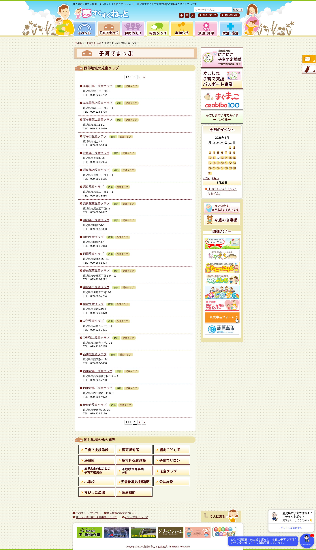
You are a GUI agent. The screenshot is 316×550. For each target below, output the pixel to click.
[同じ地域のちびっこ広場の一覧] (96, 492)
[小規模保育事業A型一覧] (134, 471)
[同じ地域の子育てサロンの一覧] (171, 460)
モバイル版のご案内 (308, 69)
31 (210, 173)
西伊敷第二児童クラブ (97, 388)
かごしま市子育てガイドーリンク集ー (222, 117)
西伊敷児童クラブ (94, 354)
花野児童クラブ (93, 320)
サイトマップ (208, 15)
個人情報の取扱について (121, 512)
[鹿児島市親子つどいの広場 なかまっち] (222, 255)
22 (230, 163)
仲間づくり (133, 28)
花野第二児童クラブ (96, 337)
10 (210, 157)
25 (214, 168)
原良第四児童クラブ (96, 169)
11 (214, 157)
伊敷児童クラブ (93, 304)
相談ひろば (157, 28)
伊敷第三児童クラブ (96, 270)
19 (218, 163)
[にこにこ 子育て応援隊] (222, 58)
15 (230, 157)
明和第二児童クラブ (96, 220)
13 (222, 157)
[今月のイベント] (222, 133)
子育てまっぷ (108, 28)
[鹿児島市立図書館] (225, 533)
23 (234, 163)
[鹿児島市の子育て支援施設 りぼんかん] (222, 243)
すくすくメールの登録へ (308, 59)
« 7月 (206, 178)
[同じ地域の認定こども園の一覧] (171, 450)
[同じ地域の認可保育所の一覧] (134, 450)
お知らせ (181, 28)
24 (210, 168)
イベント (84, 28)
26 (218, 168)
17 (210, 163)
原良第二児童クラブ (96, 153)
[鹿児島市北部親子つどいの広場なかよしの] (222, 279)
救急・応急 (230, 28)
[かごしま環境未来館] (143, 533)
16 (234, 157)
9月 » (215, 178)
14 (226, 157)
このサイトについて (87, 512)
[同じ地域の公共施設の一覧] (171, 482)
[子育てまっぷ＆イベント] (101, 18)
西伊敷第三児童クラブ (97, 371)
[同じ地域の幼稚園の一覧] (96, 460)
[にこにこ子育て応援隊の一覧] (96, 471)
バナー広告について (136, 517)
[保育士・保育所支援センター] (222, 305)
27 (222, 168)
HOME (78, 42)
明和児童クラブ (93, 237)
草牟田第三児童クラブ (97, 86)
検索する (238, 9)
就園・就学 (205, 28)
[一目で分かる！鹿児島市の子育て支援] (222, 207)
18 (214, 163)
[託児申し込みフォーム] (222, 317)
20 (222, 163)
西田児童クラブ (93, 253)
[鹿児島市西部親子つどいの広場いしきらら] (222, 292)
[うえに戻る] (221, 520)
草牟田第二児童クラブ (97, 119)
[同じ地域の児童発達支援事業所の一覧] (134, 482)
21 (226, 163)
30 (234, 168)
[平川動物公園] (89, 533)
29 (230, 168)
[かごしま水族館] (116, 533)
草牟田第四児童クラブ (97, 102)
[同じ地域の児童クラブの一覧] (172, 471)
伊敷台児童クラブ (94, 404)
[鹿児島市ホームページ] (222, 329)
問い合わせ (229, 15)
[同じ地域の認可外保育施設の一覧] (134, 460)
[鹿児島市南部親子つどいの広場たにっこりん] (222, 267)
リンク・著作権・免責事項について (96, 517)
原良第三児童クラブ (96, 203)
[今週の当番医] (222, 219)
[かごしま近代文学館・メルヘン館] (197, 533)
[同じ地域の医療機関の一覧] (134, 492)
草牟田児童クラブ (94, 136)
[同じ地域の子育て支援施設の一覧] (96, 450)
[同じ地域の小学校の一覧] (96, 482)
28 (226, 168)
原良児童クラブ (93, 186)
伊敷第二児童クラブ (96, 287)
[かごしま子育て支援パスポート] (222, 79)
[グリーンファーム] (170, 533)
